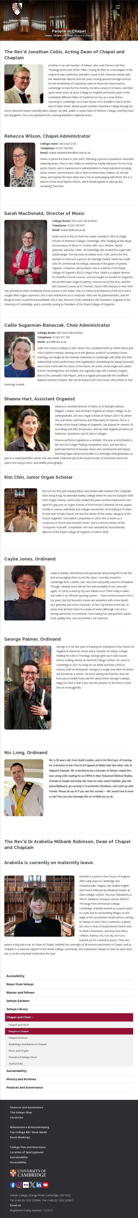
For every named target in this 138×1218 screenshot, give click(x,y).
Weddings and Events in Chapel (27, 1044)
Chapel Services (18, 1037)
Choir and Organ (19, 1050)
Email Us (15, 1205)
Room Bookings (20, 1137)
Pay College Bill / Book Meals (28, 1132)
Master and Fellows (20, 992)
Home (48, 35)
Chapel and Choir (63, 35)
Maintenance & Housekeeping (29, 1127)
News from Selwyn (20, 984)
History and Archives (21, 1079)
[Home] (16, 9)
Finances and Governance (24, 1087)
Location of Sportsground (26, 1152)
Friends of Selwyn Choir (23, 1057)
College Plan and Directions (28, 1147)
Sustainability (16, 1071)
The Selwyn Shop (21, 1112)
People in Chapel (19, 1031)
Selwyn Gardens (17, 1001)
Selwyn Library (17, 1009)
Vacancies (16, 1117)
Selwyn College (18, 20)
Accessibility (15, 976)
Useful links (16, 1063)
